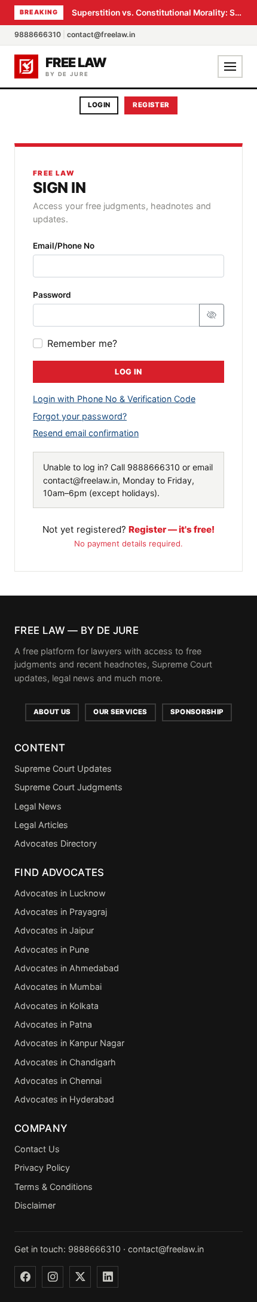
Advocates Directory (55, 843)
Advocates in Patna (53, 1024)
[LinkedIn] (107, 1277)
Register (151, 105)
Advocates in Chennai (58, 1081)
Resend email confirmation (86, 433)
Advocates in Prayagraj (60, 912)
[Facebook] (25, 1277)
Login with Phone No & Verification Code (114, 399)
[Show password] (211, 315)
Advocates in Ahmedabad (66, 968)
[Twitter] (80, 1277)
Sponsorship (197, 712)
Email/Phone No (63, 245)
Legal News (38, 806)
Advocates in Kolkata (56, 1006)
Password (52, 295)
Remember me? (82, 343)
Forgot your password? (80, 416)
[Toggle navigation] (230, 66)
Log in (128, 371)
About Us (52, 712)
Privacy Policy (42, 1167)
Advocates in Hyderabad (64, 1099)
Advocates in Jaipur (54, 930)
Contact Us (37, 1149)
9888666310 (37, 34)
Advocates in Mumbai (58, 986)
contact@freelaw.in (101, 34)
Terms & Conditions (53, 1187)
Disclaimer (35, 1205)
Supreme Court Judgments (68, 787)
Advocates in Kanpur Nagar (69, 1043)
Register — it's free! (171, 529)
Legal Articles (41, 825)
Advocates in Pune (51, 949)
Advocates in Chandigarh (65, 1062)
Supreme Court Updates (63, 768)
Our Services (120, 712)
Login (99, 105)
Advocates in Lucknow (60, 893)
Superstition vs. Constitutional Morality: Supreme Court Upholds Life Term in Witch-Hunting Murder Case (157, 12)
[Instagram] (52, 1277)
